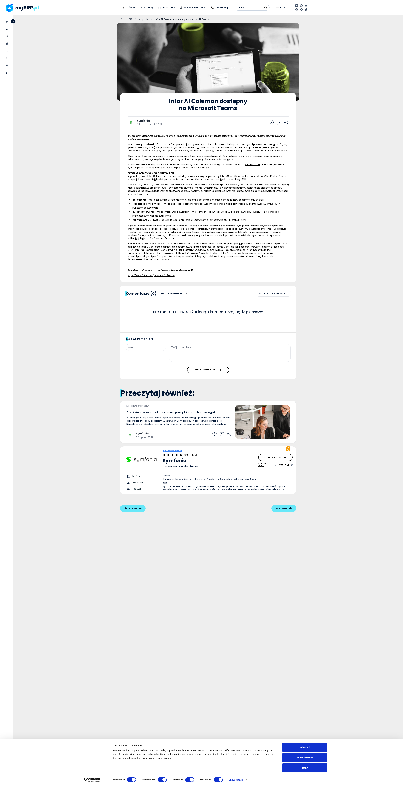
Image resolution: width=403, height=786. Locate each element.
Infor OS (225, 176)
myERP (128, 19)
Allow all (305, 747)
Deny (305, 767)
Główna (130, 7)
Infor (171, 144)
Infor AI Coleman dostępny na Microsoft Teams (182, 19)
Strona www (262, 464)
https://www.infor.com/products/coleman (151, 275)
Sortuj (262, 293)
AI (128, 406)
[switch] (162, 779)
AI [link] (198, 147)
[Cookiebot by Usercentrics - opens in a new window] (92, 780)
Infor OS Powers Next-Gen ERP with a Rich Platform (164, 250)
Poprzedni (135, 508)
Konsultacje (222, 7)
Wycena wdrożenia (195, 7)
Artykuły (148, 7)
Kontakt (284, 465)
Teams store (252, 164)
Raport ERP (168, 7)
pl (281, 7)
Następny (281, 508)
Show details (236, 779)
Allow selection (305, 757)
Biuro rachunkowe (140, 406)
